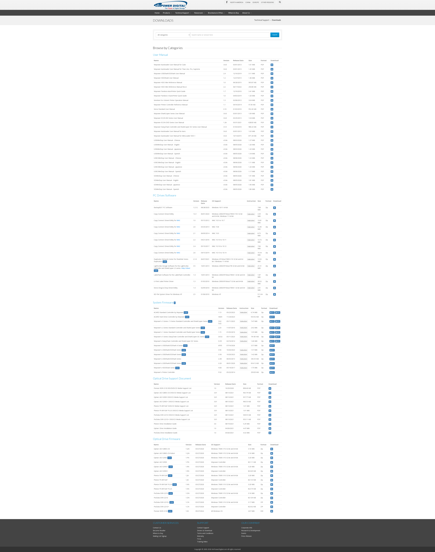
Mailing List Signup (160, 536)
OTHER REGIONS (267, 2)
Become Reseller (159, 530)
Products (166, 13)
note (164, 262)
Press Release (246, 536)
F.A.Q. (199, 539)
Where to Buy (233, 13)
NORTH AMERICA (236, 2)
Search (274, 35)
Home (157, 13)
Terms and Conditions (205, 533)
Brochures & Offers (215, 13)
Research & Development (250, 530)
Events (243, 533)
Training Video (202, 542)
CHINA (247, 2)
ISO (272, 312)
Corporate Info (246, 528)
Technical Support (182, 13)
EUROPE (256, 2)
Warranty (200, 536)
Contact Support (203, 528)
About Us (246, 13)
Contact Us (157, 528)
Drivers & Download (204, 530)
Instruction (251, 214)
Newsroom (198, 13)
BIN (278, 312)
